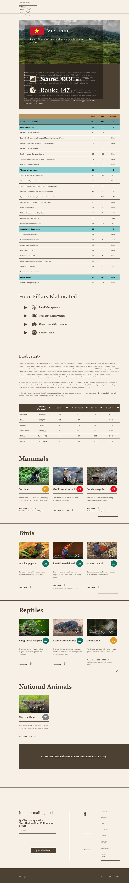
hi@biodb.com (87, 851)
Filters (21, 12)
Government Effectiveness (29, 272)
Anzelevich (106, 877)
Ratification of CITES (27, 256)
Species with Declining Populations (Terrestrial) (37, 197)
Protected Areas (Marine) (29, 149)
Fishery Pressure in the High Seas (32, 213)
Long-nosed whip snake (32, 640)
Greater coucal (95, 563)
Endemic (94, 408)
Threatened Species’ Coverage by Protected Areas (38, 186)
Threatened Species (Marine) (30, 181)
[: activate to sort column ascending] (26, 408)
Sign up (27, 15)
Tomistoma (93, 640)
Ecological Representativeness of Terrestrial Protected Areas (42, 138)
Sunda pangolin (96, 489)
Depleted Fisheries (27, 208)
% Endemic (110, 408)
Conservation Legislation (29, 245)
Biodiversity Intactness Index (30, 224)
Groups (21, 9)
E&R (118, 877)
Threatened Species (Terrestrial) (31, 175)
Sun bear (24, 489)
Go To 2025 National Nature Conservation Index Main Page (74, 756)
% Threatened (77, 408)
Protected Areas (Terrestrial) (30, 133)
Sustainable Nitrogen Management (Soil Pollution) (38, 159)
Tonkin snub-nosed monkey (64, 489)
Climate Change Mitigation (29, 283)
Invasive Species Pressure (29, 218)
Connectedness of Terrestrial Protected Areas (36, 143)
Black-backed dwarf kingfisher (64, 563)
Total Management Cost (29, 234)
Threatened (59, 408)
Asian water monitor (64, 640)
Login (21, 15)
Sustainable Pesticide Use (29, 165)
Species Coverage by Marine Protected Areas (36, 192)
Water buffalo (27, 717)
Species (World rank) (41, 407)
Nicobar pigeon (27, 563)
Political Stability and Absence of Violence (35, 261)
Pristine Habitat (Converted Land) (32, 154)
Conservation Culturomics (29, 240)
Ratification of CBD (27, 250)
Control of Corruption (27, 266)
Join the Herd (43, 850)
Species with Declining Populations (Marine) (36, 202)
